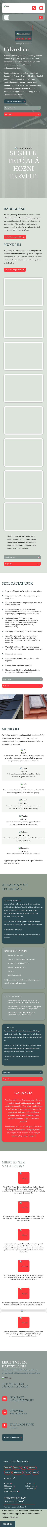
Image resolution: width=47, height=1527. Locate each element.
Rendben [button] (7, 1524)
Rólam (6, 1483)
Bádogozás (8, 1486)
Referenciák (7, 679)
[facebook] (41, 17)
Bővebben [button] (14, 1517)
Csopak (16, 1467)
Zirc (24, 1467)
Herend (35, 1472)
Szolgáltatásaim (10, 1491)
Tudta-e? (28, 1483)
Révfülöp (8, 1467)
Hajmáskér (32, 1467)
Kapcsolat (8, 114)
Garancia (6, 686)
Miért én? (6, 1072)
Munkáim (7, 1489)
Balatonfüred (17, 1472)
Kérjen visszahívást (11, 1437)
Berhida (27, 1472)
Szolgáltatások (10, 108)
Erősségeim (29, 1486)
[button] (15, 101)
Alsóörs (7, 1472)
